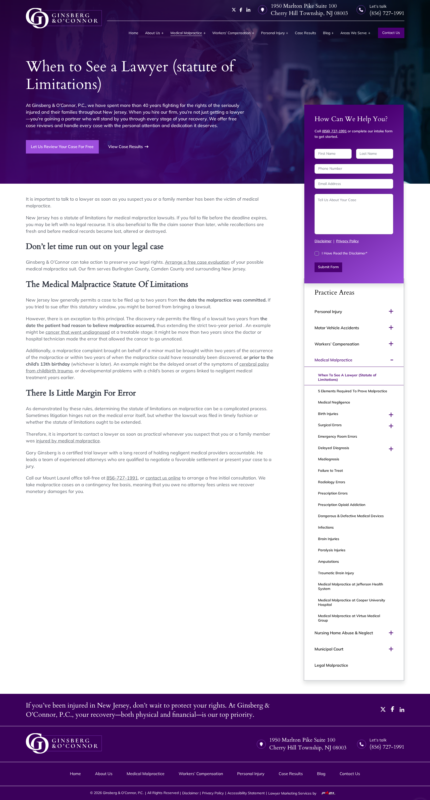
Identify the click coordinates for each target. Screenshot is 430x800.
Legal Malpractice (331, 665)
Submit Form (328, 267)
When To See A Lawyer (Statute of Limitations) (347, 377)
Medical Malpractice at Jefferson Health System (350, 586)
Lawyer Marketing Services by (292, 793)
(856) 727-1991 (334, 131)
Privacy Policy (347, 241)
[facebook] (241, 10)
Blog (326, 33)
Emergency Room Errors (337, 436)
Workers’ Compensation (231, 33)
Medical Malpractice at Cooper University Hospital (351, 602)
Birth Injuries (328, 413)
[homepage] (64, 18)
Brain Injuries (328, 539)
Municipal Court (329, 648)
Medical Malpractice (186, 33)
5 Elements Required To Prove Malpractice (352, 391)
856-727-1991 (122, 478)
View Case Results (125, 146)
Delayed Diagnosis (333, 448)
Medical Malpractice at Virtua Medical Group (349, 618)
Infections (326, 527)
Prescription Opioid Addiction (341, 504)
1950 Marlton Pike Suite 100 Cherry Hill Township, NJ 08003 (309, 9)
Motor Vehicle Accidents (337, 327)
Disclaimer (323, 241)
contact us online (163, 478)
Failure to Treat (330, 470)
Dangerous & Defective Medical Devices (351, 516)
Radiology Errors (331, 482)
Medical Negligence (334, 402)
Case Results (305, 33)
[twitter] (234, 9)
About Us (152, 33)
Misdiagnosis (328, 459)
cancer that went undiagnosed (78, 332)
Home (133, 33)
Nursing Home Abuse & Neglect (344, 632)
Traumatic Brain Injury (336, 573)
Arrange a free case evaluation (197, 262)
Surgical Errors (330, 425)
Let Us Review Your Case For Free (62, 146)
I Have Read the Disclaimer (344, 253)
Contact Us (391, 32)
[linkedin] (248, 10)
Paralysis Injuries (331, 550)
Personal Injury (273, 33)
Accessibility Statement (246, 793)
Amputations (328, 561)
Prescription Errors (333, 493)
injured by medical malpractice (68, 441)
